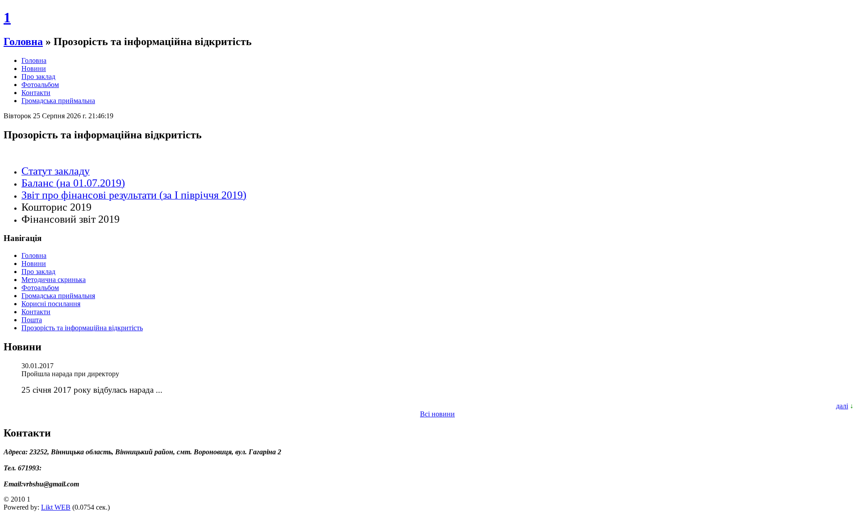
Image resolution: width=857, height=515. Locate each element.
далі (842, 406)
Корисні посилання (50, 303)
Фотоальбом (40, 84)
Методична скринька (53, 279)
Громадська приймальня (58, 295)
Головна (23, 41)
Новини (33, 68)
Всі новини (437, 414)
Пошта (31, 320)
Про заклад (38, 76)
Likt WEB (56, 507)
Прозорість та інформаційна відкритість (82, 328)
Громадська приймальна (58, 100)
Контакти (35, 92)
